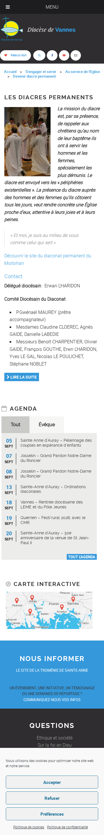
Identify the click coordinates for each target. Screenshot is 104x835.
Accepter (52, 782)
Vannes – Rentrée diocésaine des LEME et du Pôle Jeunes (52, 504)
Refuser (52, 798)
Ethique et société (55, 738)
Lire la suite (23, 377)
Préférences (52, 814)
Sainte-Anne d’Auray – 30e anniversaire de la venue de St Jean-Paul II (55, 538)
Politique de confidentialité (67, 827)
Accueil (10, 71)
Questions (52, 726)
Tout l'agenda (81, 556)
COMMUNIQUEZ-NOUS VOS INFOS (52, 699)
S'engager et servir (40, 71)
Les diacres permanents (48, 97)
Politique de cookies (28, 827)
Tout (15, 424)
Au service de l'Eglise (82, 71)
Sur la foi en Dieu (55, 745)
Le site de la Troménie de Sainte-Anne (52, 670)
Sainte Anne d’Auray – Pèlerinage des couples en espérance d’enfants (56, 443)
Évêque (47, 424)
